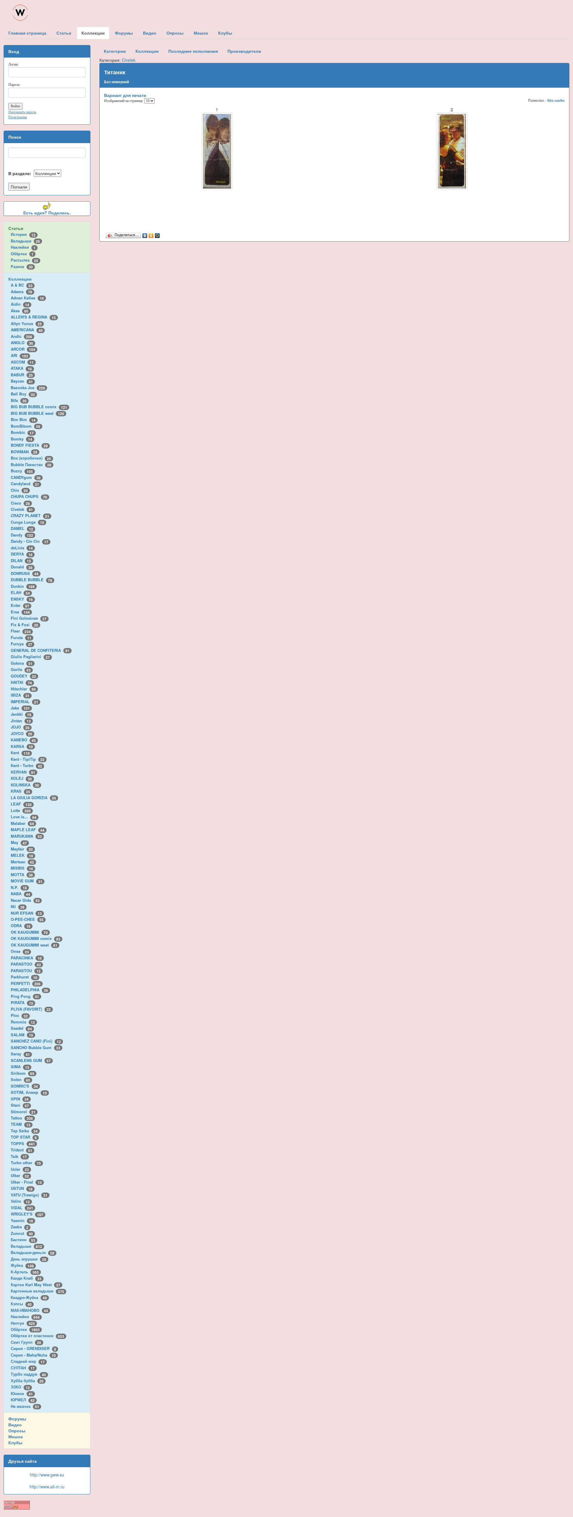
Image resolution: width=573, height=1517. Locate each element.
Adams (21, 291)
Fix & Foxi (24, 624)
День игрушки (28, 1259)
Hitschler (23, 689)
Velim (20, 1201)
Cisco (20, 503)
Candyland (25, 483)
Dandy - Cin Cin (29, 541)
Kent (20, 752)
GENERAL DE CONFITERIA (40, 650)
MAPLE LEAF (27, 829)
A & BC (22, 285)
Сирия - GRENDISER (33, 1348)
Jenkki (21, 714)
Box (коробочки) (31, 458)
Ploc (19, 1015)
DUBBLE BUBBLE (31, 579)
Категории (115, 51)
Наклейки (23, 247)
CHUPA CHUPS (29, 496)
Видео (15, 1425)
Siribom (22, 1073)
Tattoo (22, 1118)
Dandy (22, 535)
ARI (19, 355)
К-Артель (25, 1272)
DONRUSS (24, 573)
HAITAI (21, 682)
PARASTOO (26, 964)
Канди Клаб (26, 1278)
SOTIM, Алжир (29, 1092)
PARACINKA (26, 958)
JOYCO (21, 733)
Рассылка (24, 260)
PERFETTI (26, 983)
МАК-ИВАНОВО (29, 1310)
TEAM (20, 1124)
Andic (21, 336)
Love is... (23, 816)
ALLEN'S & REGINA (33, 317)
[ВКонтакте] (145, 234)
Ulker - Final (26, 1182)
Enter (20, 605)
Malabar (22, 823)
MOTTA (22, 874)
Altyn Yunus (26, 323)
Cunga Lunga (27, 522)
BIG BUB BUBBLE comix (39, 406)
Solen (20, 1079)
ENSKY (22, 599)
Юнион (22, 1393)
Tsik (19, 1156)
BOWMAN (24, 451)
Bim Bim (23, 419)
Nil (17, 906)
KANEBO (23, 740)
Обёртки (22, 253)
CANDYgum (26, 477)
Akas (19, 310)
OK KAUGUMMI (29, 932)
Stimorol (23, 1111)
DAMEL (22, 528)
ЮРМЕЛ (23, 1399)
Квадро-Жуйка (29, 1297)
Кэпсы (21, 1303)
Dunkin (23, 586)
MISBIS (22, 868)
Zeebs (19, 1227)
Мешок (15, 1436)
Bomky (21, 439)
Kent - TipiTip (27, 759)
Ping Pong (25, 996)
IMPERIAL (24, 701)
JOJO (20, 727)
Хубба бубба (27, 1380)
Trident (21, 1150)
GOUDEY (23, 676)
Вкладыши (25, 241)
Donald (22, 567)
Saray (20, 1054)
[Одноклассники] (151, 234)
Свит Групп (26, 1342)
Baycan (22, 381)
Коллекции (20, 279)
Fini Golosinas (29, 618)
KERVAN (23, 772)
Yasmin (22, 1220)
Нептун (23, 1323)
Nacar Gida (25, 900)
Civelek (22, 509)
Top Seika (24, 1131)
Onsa (20, 951)
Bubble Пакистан (31, 464)
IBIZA (20, 695)
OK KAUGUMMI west (34, 945)
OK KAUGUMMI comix (35, 938)
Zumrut (22, 1233)
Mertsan (22, 862)
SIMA (20, 1066)
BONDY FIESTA (29, 445)
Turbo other (26, 1162)
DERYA (22, 554)
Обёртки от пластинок (37, 1335)
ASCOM (22, 362)
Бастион (23, 1239)
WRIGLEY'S (27, 1214)
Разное (22, 266)
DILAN (21, 560)
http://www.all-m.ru (47, 1487)
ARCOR (23, 349)
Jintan (21, 720)
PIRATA (22, 1002)
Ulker (20, 1175)
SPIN (20, 1099)
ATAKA (21, 368)
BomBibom (25, 426)
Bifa (19, 400)
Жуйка (22, 1265)
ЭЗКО (20, 1387)
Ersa (20, 612)
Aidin (20, 304)
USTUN (22, 1188)
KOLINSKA (25, 785)
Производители (244, 51)
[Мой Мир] (157, 234)
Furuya (21, 644)
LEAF (21, 804)
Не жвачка (25, 1406)
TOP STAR (24, 1137)
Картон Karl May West (35, 1284)
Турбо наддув (28, 1374)
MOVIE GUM (26, 881)
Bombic (22, 432)
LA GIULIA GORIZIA (33, 797)
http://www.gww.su (47, 1475)
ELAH (20, 592)
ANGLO (22, 342)
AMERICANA (27, 330)
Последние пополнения (193, 51)
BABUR (22, 375)
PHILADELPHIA (29, 989)
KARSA (22, 746)
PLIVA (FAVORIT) (31, 1009)
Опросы (16, 1431)
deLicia (22, 547)
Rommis (23, 1022)
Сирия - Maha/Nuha (33, 1355)
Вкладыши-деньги (32, 1252)
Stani (20, 1105)
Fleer (21, 631)
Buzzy (22, 471)
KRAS (20, 791)
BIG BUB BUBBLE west (37, 413)
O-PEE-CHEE (27, 919)
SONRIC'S (24, 1086)
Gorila (21, 669)
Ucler (20, 1169)
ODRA (20, 925)
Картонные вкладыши (37, 1291)
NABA (20, 893)
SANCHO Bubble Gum (35, 1047)
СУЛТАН (23, 1368)
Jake (20, 708)
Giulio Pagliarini (30, 656)
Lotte (21, 810)
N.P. (19, 887)
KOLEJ (21, 778)
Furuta (21, 637)
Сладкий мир (28, 1361)
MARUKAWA (26, 836)
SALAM (22, 1034)
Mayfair (22, 849)
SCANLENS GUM (31, 1060)
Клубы (15, 1442)
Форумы (17, 1419)
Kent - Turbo (26, 765)
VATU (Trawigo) (29, 1195)
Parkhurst (24, 977)
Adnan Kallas (27, 298)
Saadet (21, 1028)
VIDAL (22, 1207)
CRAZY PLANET (30, 515)
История (23, 234)
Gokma (22, 663)
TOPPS (23, 1143)
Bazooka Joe (28, 387)
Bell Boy (23, 394)
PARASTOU (26, 970)
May (19, 842)
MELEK (22, 855)
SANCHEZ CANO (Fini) (36, 1041)
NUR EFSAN (26, 913)
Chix (19, 490)
